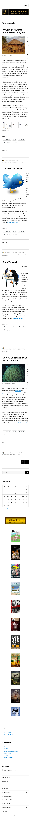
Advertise (5, 785)
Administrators (8, 160)
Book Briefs (7, 749)
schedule (14, 162)
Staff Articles (21, 252)
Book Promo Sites (7, 800)
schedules (18, 390)
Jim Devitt (7, 252)
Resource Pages (7, 807)
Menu (26, 5)
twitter (23, 254)
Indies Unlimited (6, 816)
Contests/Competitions (11, 751)
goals (26, 452)
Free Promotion (7, 792)
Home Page (6, 777)
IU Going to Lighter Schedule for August (13, 31)
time (20, 254)
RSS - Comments (9, 734)
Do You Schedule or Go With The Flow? (14, 359)
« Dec (7, 509)
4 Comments (21, 162)
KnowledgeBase (7, 796)
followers (4, 254)
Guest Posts (7, 753)
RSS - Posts (7, 732)
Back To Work (10, 262)
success (16, 349)
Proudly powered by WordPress (19, 816)
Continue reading (12, 222)
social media (15, 254)
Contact (4, 811)
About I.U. (5, 781)
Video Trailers (8, 757)
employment (5, 349)
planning (5, 393)
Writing (20, 349)
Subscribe (5, 788)
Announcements (6, 162)
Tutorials (6, 755)
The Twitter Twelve (12, 168)
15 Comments (16, 454)
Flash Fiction (6, 803)
